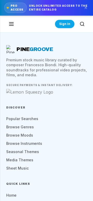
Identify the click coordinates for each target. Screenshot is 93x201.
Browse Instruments (24, 143)
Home (11, 195)
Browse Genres (20, 127)
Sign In (64, 24)
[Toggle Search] (82, 24)
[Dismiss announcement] (86, 8)
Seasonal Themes (22, 151)
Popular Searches (22, 118)
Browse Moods (19, 135)
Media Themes (19, 160)
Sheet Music (17, 168)
